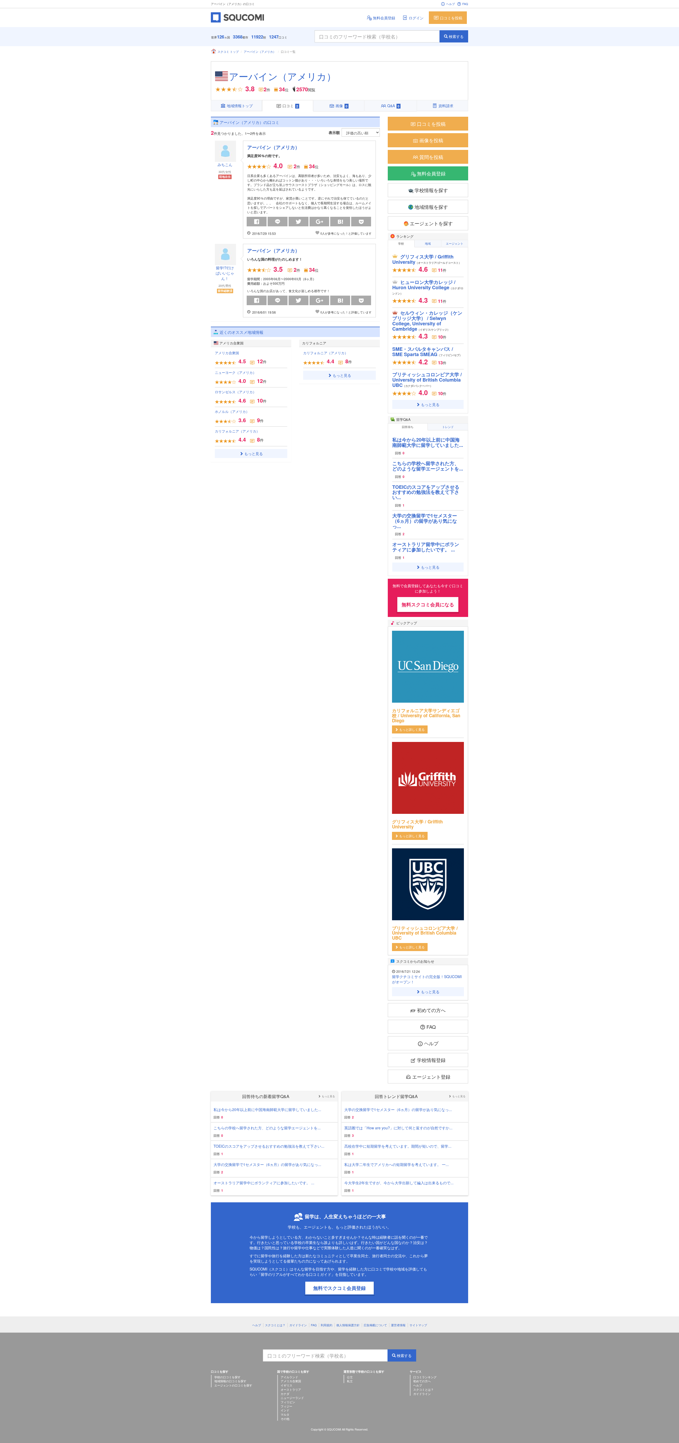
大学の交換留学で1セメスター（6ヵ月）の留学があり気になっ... (424, 521)
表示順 (334, 132)
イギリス (286, 1385)
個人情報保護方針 (348, 1325)
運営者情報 (398, 1325)
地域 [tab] (428, 243)
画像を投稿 (431, 140)
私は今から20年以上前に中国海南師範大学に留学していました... (427, 442)
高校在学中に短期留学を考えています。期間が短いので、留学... (397, 1146)
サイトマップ (418, 1325)
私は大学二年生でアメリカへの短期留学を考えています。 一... (396, 1164)
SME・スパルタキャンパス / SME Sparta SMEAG (427, 351)
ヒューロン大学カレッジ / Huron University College (427, 287)
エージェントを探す (431, 223)
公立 (350, 1377)
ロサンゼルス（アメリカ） (235, 391)
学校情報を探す (431, 190)
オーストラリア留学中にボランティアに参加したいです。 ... (425, 547)
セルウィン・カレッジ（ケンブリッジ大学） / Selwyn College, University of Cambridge (427, 320)
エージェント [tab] (454, 243)
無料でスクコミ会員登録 (339, 1288)
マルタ (285, 1414)
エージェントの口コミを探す (233, 1385)
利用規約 (326, 1325)
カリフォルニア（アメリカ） (237, 431)
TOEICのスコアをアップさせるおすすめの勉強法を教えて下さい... (425, 492)
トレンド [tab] (448, 427)
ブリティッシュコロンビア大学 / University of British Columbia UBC (427, 379)
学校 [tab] (401, 243)
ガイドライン (298, 1325)
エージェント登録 (431, 1076)
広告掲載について (375, 1325)
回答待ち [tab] (408, 427)
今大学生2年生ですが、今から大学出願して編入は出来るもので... (399, 1182)
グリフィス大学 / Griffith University (426, 259)
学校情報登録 (431, 1059)
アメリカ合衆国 (227, 352)
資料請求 (445, 105)
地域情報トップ (240, 105)
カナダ (285, 1394)
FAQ (465, 4)
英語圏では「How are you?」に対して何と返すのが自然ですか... (398, 1127)
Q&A (393, 105)
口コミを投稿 (451, 17)
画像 (341, 105)
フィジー (286, 1406)
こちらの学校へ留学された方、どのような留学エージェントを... (427, 466)
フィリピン (288, 1402)
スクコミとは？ (275, 1325)
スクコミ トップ (228, 51)
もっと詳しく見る (412, 729)
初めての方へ (431, 1009)
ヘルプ (450, 4)
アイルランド (289, 1377)
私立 (350, 1381)
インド (285, 1410)
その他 (285, 1418)
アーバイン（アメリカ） (260, 51)
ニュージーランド (292, 1398)
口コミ (290, 105)
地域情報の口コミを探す (230, 1381)
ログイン (416, 17)
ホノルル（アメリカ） (232, 411)
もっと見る (253, 453)
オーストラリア (291, 1389)
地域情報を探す (431, 206)
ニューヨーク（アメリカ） (235, 372)
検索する (456, 36)
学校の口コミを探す (227, 1377)
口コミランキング (425, 1377)
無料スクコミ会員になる (428, 604)
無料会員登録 (384, 17)
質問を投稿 (431, 156)
